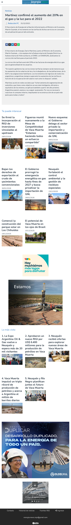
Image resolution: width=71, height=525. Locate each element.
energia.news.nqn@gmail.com (35, 517)
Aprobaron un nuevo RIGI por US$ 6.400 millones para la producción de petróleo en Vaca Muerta (35, 345)
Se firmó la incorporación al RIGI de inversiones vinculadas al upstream (11, 125)
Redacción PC (13, 23)
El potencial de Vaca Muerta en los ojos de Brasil (35, 224)
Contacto (10, 510)
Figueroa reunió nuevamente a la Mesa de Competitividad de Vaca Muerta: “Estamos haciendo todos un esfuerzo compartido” (35, 130)
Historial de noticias (27, 510)
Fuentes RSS (45, 510)
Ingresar (60, 510)
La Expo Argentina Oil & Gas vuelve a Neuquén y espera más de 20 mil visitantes (12, 343)
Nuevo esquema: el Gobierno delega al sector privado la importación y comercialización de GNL (58, 127)
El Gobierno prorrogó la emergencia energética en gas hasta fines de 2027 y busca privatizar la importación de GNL (35, 181)
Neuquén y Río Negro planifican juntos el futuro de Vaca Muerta (35, 383)
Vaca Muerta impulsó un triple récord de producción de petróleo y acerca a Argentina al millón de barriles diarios (12, 389)
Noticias (8, 11)
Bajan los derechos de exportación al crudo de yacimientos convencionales (11, 176)
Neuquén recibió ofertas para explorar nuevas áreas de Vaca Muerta (57, 342)
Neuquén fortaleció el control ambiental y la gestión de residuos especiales (56, 178)
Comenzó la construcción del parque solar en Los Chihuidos (11, 225)
